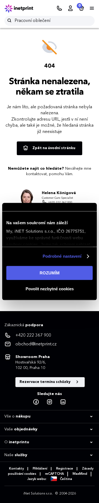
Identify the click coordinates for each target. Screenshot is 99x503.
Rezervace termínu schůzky (45, 382)
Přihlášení (40, 468)
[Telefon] (59, 8)
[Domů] (22, 8)
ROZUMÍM (50, 273)
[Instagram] (49, 402)
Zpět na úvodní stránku (53, 148)
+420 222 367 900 (60, 202)
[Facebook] (36, 402)
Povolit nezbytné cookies (50, 288)
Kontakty (16, 468)
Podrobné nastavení (62, 256)
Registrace (64, 468)
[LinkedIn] (63, 402)
